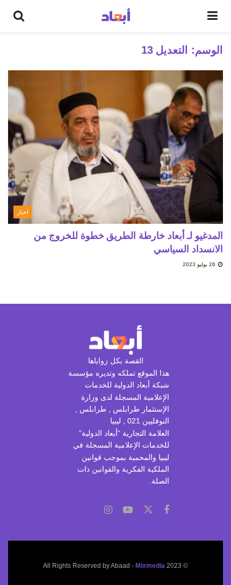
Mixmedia (150, 565)
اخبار (22, 212)
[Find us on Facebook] (166, 510)
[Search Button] (18, 16)
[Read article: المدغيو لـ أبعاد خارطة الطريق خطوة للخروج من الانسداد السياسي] (115, 147)
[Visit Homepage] (116, 16)
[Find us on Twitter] (148, 509)
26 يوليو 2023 (200, 264)
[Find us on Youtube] (128, 510)
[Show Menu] (212, 16)
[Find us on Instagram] (108, 510)
